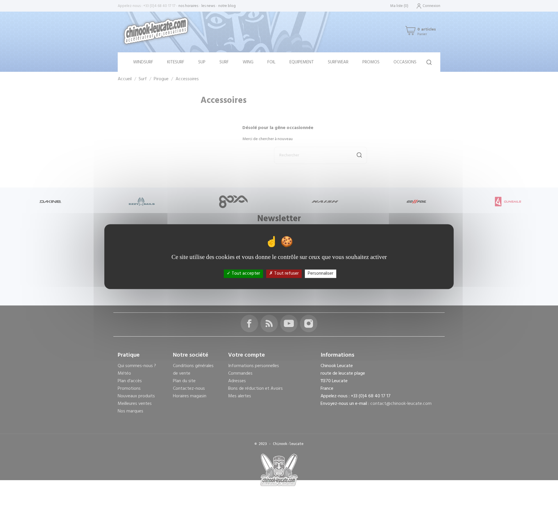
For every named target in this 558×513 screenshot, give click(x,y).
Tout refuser (286, 273)
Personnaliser (320, 273)
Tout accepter (245, 273)
